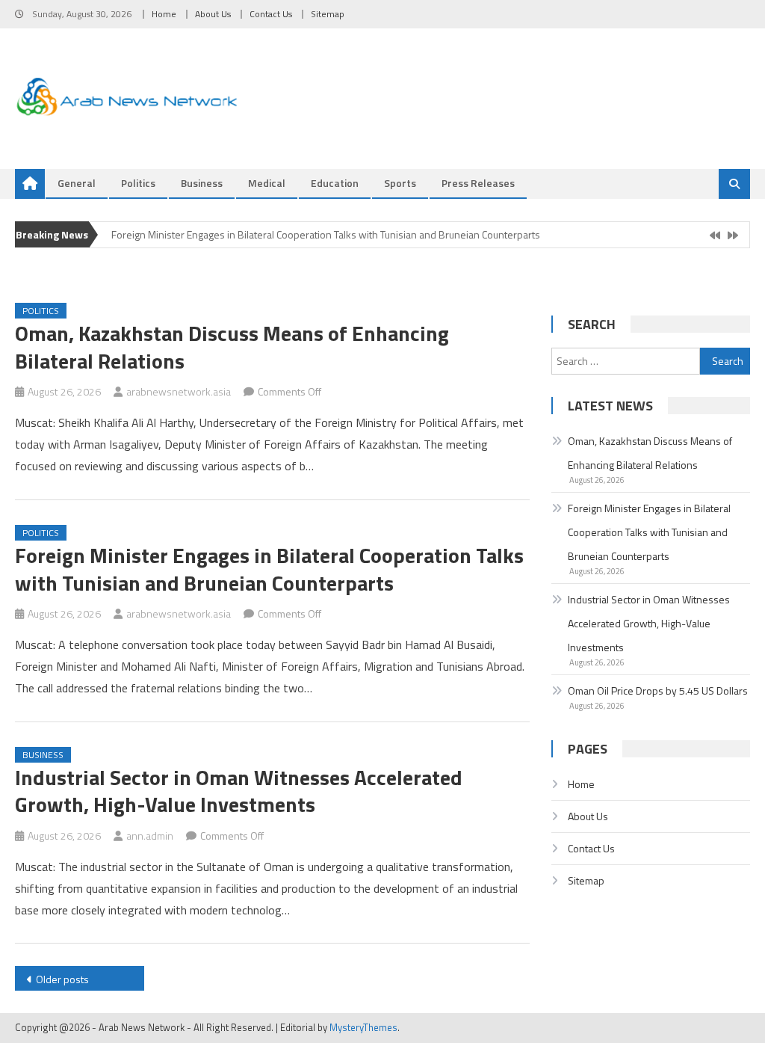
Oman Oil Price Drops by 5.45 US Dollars (658, 690)
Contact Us (271, 14)
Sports (400, 183)
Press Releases (478, 183)
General (77, 183)
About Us (213, 14)
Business (202, 183)
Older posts (62, 979)
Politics (138, 183)
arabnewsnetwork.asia (178, 391)
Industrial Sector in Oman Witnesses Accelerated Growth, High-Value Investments (238, 790)
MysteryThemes (363, 1027)
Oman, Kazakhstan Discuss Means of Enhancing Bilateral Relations (232, 346)
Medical (266, 183)
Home (164, 14)
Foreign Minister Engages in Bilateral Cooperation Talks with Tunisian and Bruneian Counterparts (325, 234)
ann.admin (149, 835)
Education (335, 183)
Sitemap (327, 14)
